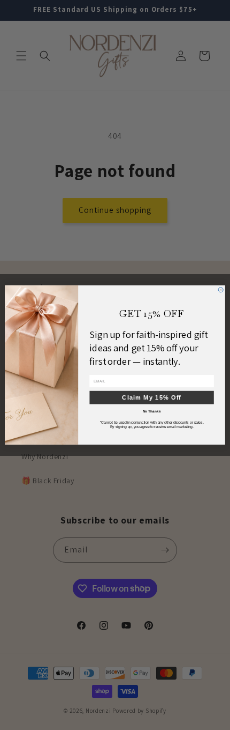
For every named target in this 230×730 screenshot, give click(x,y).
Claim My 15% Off (151, 397)
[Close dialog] (220, 289)
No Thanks (152, 411)
